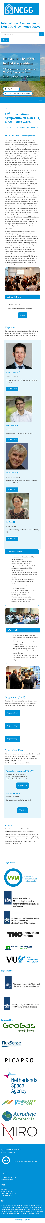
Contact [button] (5, 40)
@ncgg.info (8, 1179)
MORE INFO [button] (12, 389)
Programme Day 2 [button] (12, 726)
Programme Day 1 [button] (12, 713)
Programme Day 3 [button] (12, 739)
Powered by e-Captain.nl (22, 1219)
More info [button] (22, 315)
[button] (11, 89)
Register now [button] (22, 785)
